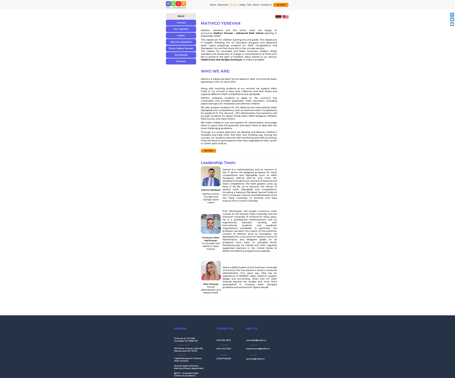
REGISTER (281, 5)
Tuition (181, 35)
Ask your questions (181, 42)
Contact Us (266, 5)
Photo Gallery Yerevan (181, 48)
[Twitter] (452, 19)
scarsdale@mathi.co (256, 340)
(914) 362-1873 (224, 340)
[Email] (452, 24)
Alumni (256, 5)
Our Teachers (181, 29)
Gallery (242, 5)
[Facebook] (452, 14)
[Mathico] (176, 4)
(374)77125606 (224, 359)
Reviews (181, 61)
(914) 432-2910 (224, 349)
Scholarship (181, 55)
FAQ (249, 5)
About (213, 5)
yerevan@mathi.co (255, 359)
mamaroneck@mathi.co (258, 349)
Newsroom (223, 5)
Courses (181, 22)
